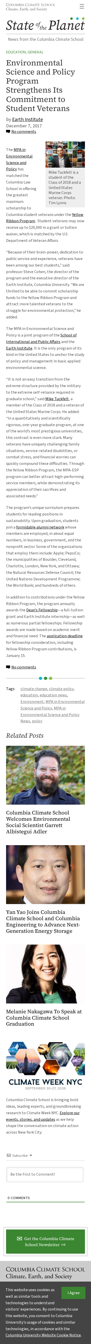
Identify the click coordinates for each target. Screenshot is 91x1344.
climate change (33, 689)
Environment (32, 701)
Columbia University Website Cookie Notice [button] (43, 1335)
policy (37, 721)
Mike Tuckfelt (57, 399)
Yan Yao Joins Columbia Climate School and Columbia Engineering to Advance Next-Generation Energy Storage (43, 921)
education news (53, 695)
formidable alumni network (40, 527)
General (36, 52)
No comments (23, 131)
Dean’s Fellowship (42, 610)
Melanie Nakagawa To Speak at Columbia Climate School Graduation (44, 1018)
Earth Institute (27, 119)
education (29, 695)
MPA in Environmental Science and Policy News (50, 714)
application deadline (65, 636)
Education (16, 52)
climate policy (61, 689)
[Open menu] (82, 6)
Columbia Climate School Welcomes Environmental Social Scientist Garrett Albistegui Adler (38, 822)
